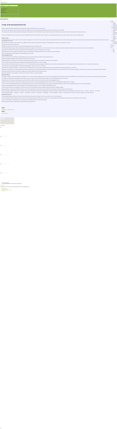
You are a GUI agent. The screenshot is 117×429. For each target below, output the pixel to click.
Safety (114, 31)
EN (111, 47)
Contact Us (112, 45)
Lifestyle (114, 37)
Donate (112, 46)
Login (21, 4)
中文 (113, 50)
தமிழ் (113, 51)
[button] (2, 185)
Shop (112, 44)
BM (113, 49)
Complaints (114, 36)
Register (24, 4)
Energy (114, 39)
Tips (113, 35)
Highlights (112, 40)
